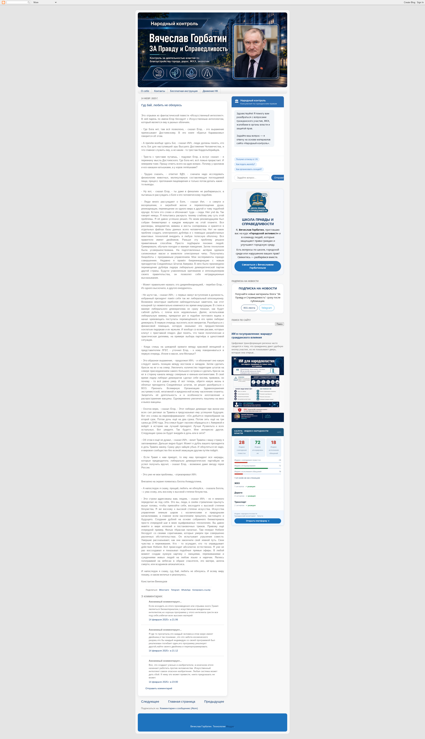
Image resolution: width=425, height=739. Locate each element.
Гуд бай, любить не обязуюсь (161, 105)
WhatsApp (186, 590)
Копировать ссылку (201, 590)
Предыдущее (214, 701)
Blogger (230, 726)
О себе (145, 91)
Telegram (175, 590)
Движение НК (210, 91)
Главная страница (181, 701)
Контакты (159, 91)
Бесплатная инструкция (184, 91)
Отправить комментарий (158, 688)
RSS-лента (249, 307)
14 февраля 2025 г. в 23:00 (163, 682)
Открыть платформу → (257, 521)
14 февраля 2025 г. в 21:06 (163, 619)
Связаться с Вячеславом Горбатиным (258, 266)
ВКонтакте (164, 590)
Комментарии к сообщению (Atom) (179, 708)
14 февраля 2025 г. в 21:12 (163, 650)
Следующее (150, 701)
